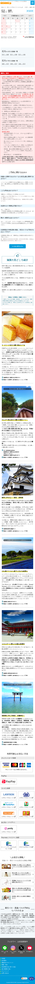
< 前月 (4, 15)
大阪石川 (21, 64)
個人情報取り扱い (6, 969)
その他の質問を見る (17, 246)
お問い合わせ (5, 973)
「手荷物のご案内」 (25, 81)
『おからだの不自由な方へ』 (19, 223)
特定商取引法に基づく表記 (9, 967)
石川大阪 (21, 54)
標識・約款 (5, 964)
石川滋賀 (5, 54)
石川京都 (13, 54)
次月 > (30, 15)
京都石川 (13, 64)
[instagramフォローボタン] (13, 947)
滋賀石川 (5, 64)
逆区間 (30, 11)
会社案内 (4, 960)
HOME (3, 958)
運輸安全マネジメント (7, 962)
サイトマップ (5, 971)
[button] (23, 978)
